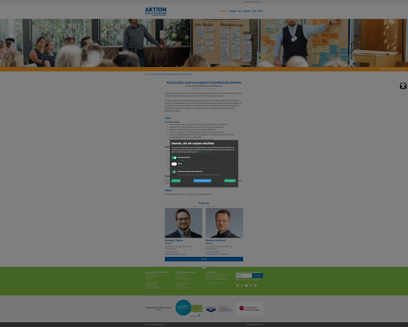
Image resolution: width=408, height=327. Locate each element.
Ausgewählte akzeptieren (202, 181)
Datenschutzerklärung (204, 152)
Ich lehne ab (176, 181)
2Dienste (181, 166)
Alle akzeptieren (230, 181)
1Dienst (181, 160)
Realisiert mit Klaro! (230, 184)
